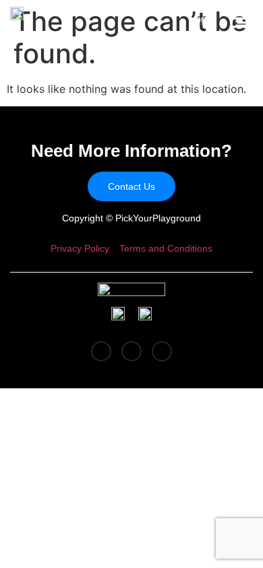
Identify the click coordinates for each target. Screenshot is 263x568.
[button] (239, 21)
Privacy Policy (80, 248)
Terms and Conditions (165, 248)
